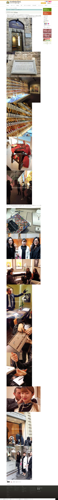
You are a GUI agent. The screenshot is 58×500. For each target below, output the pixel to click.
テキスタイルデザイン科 (33, 490)
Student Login (39, 491)
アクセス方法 (45, 18)
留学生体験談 (34, 5)
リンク (7, 493)
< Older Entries (8, 484)
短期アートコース (17, 489)
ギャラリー (8, 489)
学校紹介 (8, 5)
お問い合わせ (45, 19)
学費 (21, 5)
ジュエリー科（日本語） (38, 207)
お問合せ (46, 5)
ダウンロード (8, 492)
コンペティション (40, 5)
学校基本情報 (8, 497)
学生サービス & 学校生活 (27, 5)
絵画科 (23, 487)
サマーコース (16, 490)
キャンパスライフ (9, 490)
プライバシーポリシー (9, 496)
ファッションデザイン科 (33, 489)
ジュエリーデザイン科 (32, 487)
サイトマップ (8, 495)
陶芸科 (23, 489)
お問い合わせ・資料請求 (10, 487)
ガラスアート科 (24, 490)
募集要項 (17, 5)
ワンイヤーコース (17, 487)
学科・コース (13, 5)
